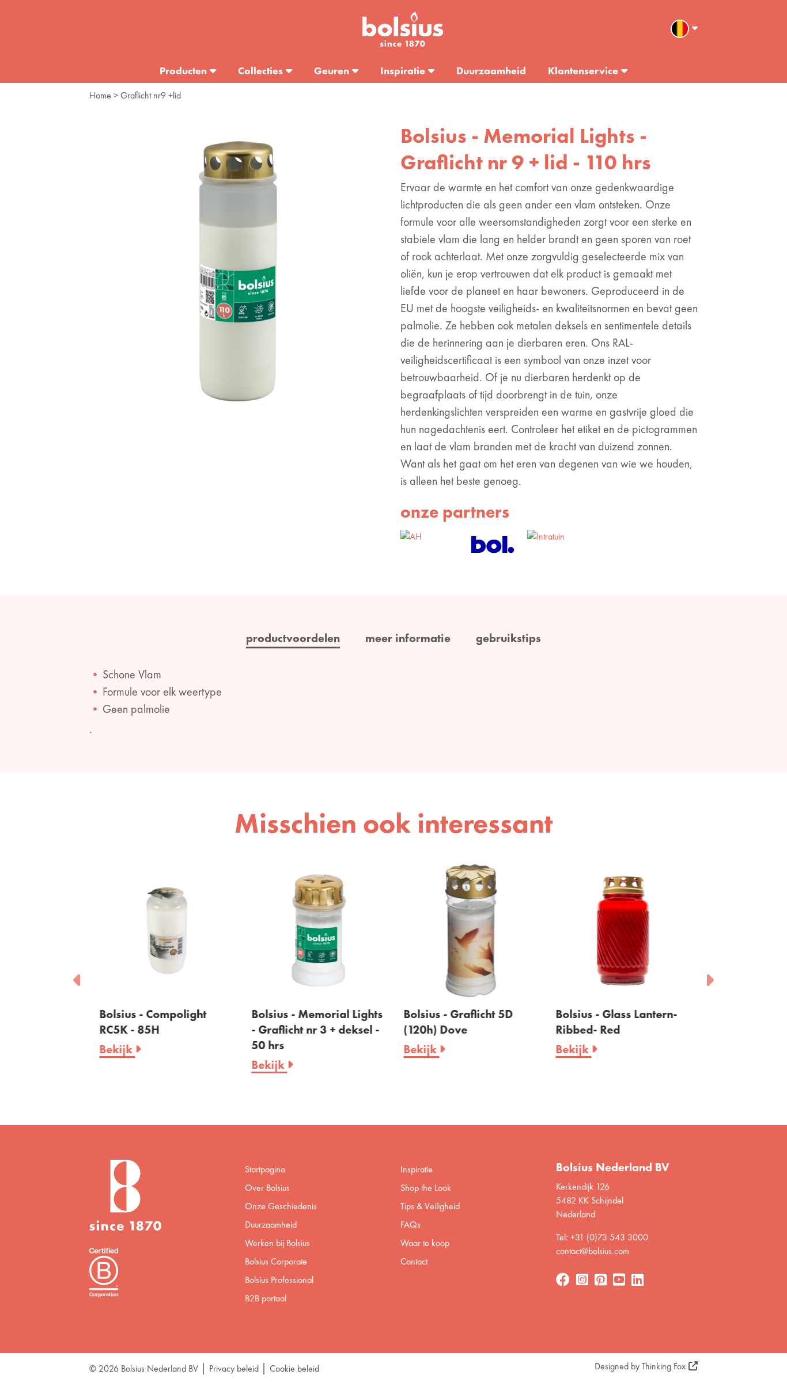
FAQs (410, 1224)
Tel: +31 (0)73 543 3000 (602, 1237)
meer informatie (408, 638)
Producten (183, 70)
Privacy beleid (234, 1368)
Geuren (331, 70)
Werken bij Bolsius (277, 1243)
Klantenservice (583, 70)
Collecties (260, 70)
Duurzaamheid (491, 70)
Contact (413, 1261)
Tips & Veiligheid (430, 1206)
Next (709, 976)
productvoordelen (293, 638)
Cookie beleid (294, 1368)
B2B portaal (265, 1298)
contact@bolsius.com (592, 1251)
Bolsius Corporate (276, 1261)
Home (100, 95)
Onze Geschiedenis (281, 1206)
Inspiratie (402, 70)
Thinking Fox (664, 1366)
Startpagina (265, 1169)
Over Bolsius (267, 1188)
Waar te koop (424, 1243)
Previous (78, 976)
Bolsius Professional (279, 1280)
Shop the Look (425, 1188)
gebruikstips (508, 638)
